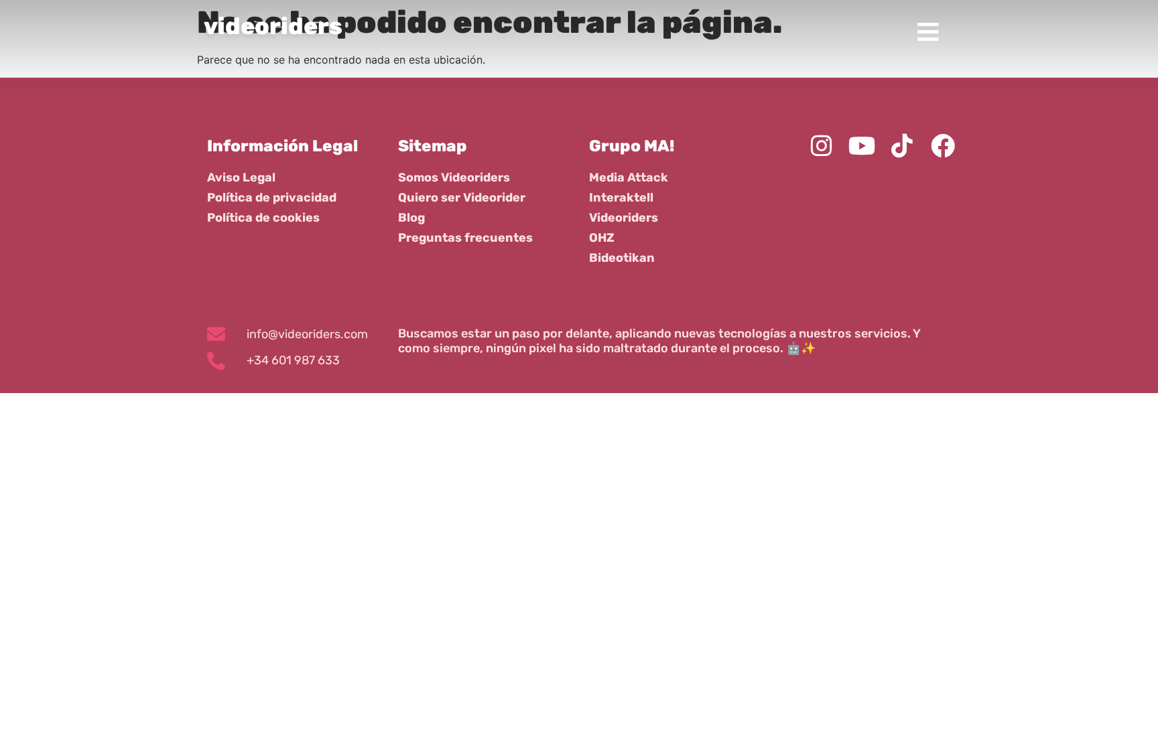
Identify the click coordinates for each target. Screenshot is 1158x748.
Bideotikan (622, 257)
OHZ (602, 237)
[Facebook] (943, 146)
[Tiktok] (902, 146)
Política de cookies (263, 217)
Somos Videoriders (454, 177)
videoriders (273, 26)
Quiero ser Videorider (461, 197)
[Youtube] (862, 146)
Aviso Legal (241, 177)
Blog (411, 217)
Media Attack (628, 177)
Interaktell (621, 197)
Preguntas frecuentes (465, 237)
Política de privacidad (271, 197)
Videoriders (623, 217)
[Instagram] (821, 146)
